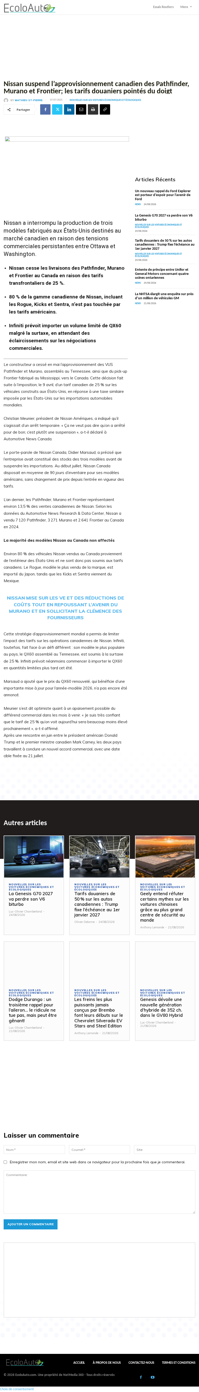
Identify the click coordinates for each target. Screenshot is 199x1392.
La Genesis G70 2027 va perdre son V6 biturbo (31, 899)
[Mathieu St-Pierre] (7, 100)
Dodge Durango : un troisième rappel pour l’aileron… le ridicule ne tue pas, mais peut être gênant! (33, 1010)
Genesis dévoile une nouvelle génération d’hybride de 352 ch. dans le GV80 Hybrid (161, 1007)
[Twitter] (57, 109)
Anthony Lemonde (152, 927)
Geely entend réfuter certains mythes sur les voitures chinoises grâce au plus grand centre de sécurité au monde (164, 907)
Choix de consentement (17, 1389)
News (138, 204)
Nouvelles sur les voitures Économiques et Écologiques (105, 100)
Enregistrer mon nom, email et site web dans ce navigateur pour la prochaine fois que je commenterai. (97, 1162)
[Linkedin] (69, 109)
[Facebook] (45, 109)
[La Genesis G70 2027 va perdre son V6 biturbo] (33, 857)
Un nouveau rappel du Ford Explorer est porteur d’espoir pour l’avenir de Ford (163, 195)
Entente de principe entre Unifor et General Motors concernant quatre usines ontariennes (162, 274)
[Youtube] (152, 1377)
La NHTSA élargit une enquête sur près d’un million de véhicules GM (164, 296)
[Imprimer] (93, 109)
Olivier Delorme (84, 922)
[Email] (81, 109)
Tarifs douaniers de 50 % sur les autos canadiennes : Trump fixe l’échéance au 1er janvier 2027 (165, 245)
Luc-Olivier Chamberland (25, 911)
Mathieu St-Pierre (28, 100)
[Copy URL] (105, 109)
